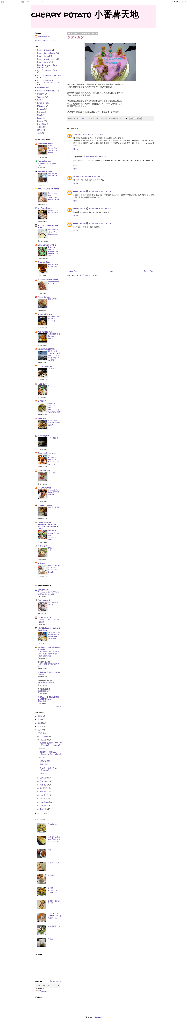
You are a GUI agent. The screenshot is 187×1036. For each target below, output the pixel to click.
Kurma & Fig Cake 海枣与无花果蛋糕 (53, 492)
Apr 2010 (44, 798)
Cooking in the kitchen (46, 91)
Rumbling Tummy (44, 262)
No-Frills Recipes (45, 208)
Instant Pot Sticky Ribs (53, 265)
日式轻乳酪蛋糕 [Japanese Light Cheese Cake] (54, 568)
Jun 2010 (44, 791)
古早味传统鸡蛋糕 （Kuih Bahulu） (54, 318)
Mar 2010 (44, 802)
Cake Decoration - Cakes (104, 118)
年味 (49, 850)
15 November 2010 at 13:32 (100, 223)
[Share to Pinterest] (140, 118)
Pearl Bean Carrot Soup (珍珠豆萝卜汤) (54, 915)
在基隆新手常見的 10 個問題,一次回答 (48, 620)
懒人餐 (42, 757)
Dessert (40, 94)
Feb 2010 (44, 805)
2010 (40, 733)
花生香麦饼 (52, 472)
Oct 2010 (44, 778)
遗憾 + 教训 (44, 764)
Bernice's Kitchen (45, 505)
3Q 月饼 (51, 368)
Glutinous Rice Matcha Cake (47, 164)
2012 (40, 726)
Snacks (40, 121)
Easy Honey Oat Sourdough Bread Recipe (53, 196)
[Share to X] (135, 118)
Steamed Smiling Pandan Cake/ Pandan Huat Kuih (53, 251)
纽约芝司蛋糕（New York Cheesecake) (53, 231)
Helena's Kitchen (45, 314)
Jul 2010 (44, 788)
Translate (44, 991)
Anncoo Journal (44, 161)
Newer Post (73, 271)
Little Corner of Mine (47, 245)
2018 (40, 716)
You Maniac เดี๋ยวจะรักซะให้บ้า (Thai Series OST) (48, 593)
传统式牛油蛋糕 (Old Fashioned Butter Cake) (50, 753)
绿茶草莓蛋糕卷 (54, 926)
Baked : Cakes (43, 56)
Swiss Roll (41, 124)
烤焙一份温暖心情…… (46, 680)
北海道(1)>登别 (53, 862)
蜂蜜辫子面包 (53, 299)
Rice (39, 115)
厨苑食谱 (41, 563)
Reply (75, 149)
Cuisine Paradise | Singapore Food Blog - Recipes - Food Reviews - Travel (48, 525)
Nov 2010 (44, 740)
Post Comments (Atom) (88, 275)
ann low (76, 134)
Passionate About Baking (48, 279)
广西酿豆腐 (52, 824)
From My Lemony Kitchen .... (48, 190)
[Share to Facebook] (138, 118)
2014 (40, 719)
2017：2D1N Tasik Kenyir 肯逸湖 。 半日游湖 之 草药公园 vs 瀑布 (54, 355)
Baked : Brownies (44, 50)
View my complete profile (45, 40)
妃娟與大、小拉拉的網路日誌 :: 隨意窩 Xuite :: (48, 698)
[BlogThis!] (133, 118)
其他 (39, 130)
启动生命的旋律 (44, 470)
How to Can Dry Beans (52, 174)
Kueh (39, 100)
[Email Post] (126, 118)
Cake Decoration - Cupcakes (49, 75)
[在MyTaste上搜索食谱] (55, 981)
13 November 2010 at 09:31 (92, 134)
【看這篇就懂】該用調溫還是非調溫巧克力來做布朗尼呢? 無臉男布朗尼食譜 (48, 653)
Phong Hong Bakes (45, 143)
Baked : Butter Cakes (46, 53)
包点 (39, 133)
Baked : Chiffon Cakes (46, 59)
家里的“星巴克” (43, 691)
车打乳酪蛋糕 (53, 438)
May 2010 (44, 795)
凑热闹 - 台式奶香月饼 (54, 902)
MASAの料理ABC (45, 617)
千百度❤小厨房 (44, 662)
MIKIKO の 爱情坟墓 (46, 349)
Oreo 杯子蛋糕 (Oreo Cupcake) (48, 769)
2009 (40, 813)
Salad (39, 118)
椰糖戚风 (51, 875)
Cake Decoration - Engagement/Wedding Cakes (49, 81)
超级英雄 (43, 773)
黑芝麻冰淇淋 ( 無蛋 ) (53, 603)
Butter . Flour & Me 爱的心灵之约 (49, 226)
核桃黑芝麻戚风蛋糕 (54, 508)
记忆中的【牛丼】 (53, 549)
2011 (40, 730)
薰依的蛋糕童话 (44, 689)
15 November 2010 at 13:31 (100, 208)
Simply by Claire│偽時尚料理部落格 (49, 648)
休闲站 (40, 127)
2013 (40, 723)
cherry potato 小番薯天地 (85, 14)
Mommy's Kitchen (45, 171)
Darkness (77, 176)
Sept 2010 (44, 781)
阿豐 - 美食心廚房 (45, 331)
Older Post (148, 271)
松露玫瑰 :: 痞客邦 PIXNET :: (49, 672)
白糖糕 (50, 939)
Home (111, 271)
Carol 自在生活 (44, 600)
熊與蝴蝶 (41, 674)
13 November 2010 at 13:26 (94, 156)
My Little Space (44, 488)
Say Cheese (52, 386)
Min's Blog (42, 418)
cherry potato (79, 191)
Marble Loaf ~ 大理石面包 (53, 211)
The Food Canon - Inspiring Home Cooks (49, 629)
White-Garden (44, 297)
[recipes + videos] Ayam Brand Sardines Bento (53, 535)
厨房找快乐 (42, 401)
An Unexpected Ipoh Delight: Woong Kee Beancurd (54, 635)
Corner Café (43, 590)
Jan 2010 (44, 809)
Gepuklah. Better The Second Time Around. (53, 149)
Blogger (98, 1017)
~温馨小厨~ (43, 384)
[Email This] (130, 118)
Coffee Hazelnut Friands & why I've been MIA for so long (54, 459)
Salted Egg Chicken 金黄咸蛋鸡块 (54, 422)
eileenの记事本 (44, 435)
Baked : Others (43, 62)
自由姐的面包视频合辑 (46, 682)
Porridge (41, 112)
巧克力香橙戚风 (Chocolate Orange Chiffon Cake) (50, 744)
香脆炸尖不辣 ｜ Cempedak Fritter (54, 336)
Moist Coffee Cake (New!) (53, 283)
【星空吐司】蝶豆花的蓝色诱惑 (48, 665)
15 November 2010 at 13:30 (100, 191)
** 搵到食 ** (42, 546)
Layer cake (42, 103)
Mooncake (41, 106)
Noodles (40, 109)
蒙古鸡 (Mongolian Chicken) (52, 890)
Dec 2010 (44, 736)
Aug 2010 (44, 785)
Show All (59, 580)
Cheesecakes (42, 88)
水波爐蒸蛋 (42, 701)
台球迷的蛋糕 (44, 761)
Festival (40, 97)
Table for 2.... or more (47, 453)
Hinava (42, 748)
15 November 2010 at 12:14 (93, 176)
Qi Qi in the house (45, 366)
